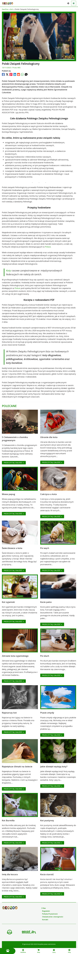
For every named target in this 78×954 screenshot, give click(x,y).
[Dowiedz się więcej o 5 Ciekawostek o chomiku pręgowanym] (20, 421)
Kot (11, 9)
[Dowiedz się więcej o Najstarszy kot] (20, 697)
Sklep (38, 952)
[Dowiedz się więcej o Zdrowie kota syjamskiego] (20, 640)
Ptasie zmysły (47, 712)
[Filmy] (69, 950)
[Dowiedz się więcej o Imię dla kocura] (20, 858)
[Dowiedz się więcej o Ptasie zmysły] (58, 697)
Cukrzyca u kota (48, 494)
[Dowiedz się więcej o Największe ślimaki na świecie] (20, 751)
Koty (8, 270)
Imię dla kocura (10, 874)
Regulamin (46, 911)
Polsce (48, 246)
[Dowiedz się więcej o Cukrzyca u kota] (58, 478)
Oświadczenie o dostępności (52, 917)
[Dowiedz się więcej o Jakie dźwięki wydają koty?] (58, 751)
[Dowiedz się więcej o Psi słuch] (58, 640)
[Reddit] (18, 74)
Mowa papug (8, 494)
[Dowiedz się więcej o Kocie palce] (58, 586)
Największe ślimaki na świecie (17, 766)
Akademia (23, 952)
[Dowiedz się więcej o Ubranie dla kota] (58, 421)
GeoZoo (5, 9)
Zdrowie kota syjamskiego (15, 655)
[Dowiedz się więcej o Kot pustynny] (58, 805)
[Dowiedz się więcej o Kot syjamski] (20, 586)
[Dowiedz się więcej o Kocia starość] (58, 858)
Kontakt (45, 920)
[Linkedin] (14, 74)
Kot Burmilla (8, 820)
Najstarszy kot (9, 712)
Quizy (54, 952)
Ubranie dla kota (48, 437)
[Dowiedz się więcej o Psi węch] (58, 532)
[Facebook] (3, 74)
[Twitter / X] (7, 74)
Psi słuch (44, 655)
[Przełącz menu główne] (73, 3)
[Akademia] (23, 950)
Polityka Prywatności (50, 914)
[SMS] (26, 74)
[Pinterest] (11, 74)
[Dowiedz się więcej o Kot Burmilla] (20, 805)
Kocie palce (46, 602)
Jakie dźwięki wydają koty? (53, 766)
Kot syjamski (8, 602)
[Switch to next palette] (68, 3)
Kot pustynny (47, 820)
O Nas (43, 908)
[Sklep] (38, 950)
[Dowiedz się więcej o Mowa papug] (20, 478)
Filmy (69, 952)
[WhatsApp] (22, 74)
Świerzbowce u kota (12, 548)
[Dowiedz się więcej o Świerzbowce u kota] (20, 532)
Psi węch (44, 548)
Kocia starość (47, 874)
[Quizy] (54, 950)
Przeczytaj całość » (14, 463)
